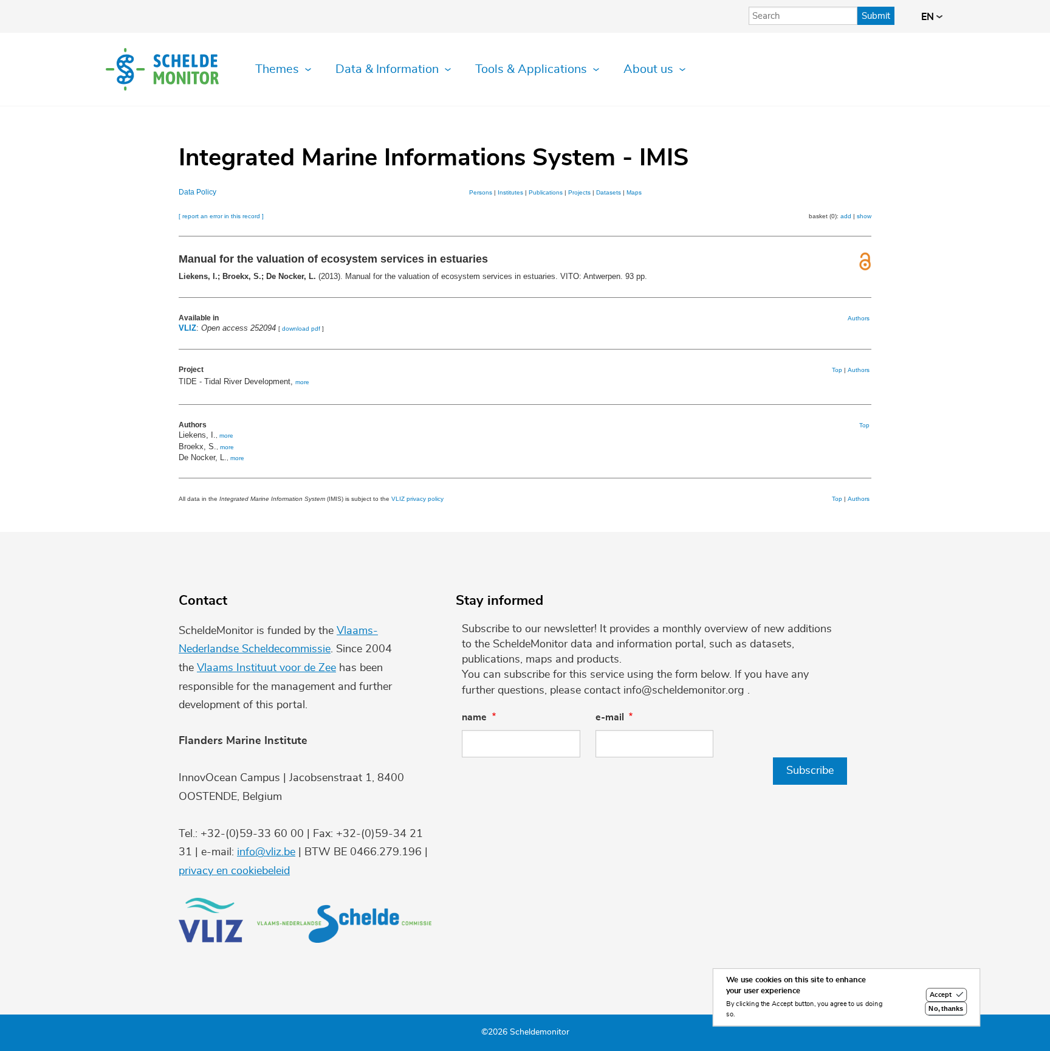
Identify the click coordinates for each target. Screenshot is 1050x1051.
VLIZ (187, 328)
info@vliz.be (266, 852)
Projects (579, 192)
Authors (859, 318)
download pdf (301, 328)
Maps (634, 192)
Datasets (608, 192)
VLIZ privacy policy (417, 498)
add (845, 216)
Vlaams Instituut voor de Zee (266, 668)
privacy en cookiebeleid (234, 871)
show (864, 216)
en (928, 17)
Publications (546, 192)
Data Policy (197, 192)
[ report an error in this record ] (221, 216)
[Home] (162, 69)
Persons (480, 192)
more (302, 382)
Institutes (510, 192)
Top (837, 370)
